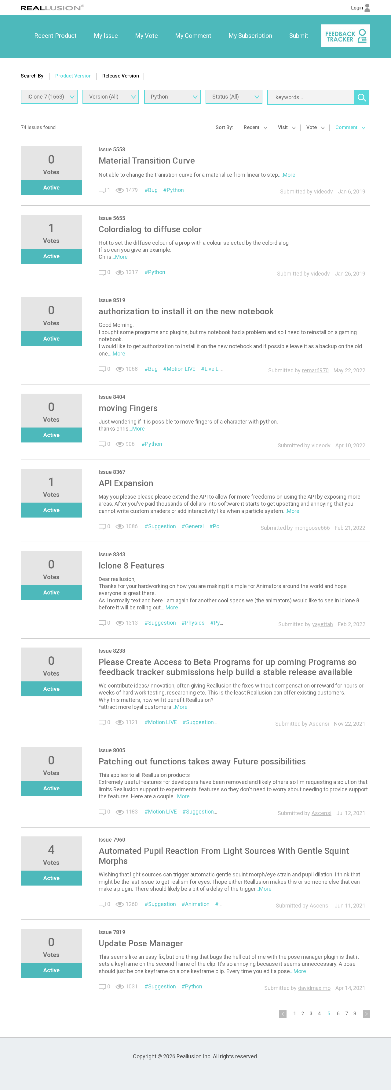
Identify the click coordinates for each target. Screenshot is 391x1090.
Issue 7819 (112, 932)
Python (175, 190)
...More (287, 174)
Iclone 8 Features (131, 566)
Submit (298, 35)
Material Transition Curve (147, 161)
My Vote (146, 35)
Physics (195, 622)
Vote (312, 127)
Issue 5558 (112, 149)
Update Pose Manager (141, 943)
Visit (283, 127)
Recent (252, 127)
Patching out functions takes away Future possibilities (202, 761)
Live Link (215, 369)
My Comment (193, 35)
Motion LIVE (181, 369)
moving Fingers (128, 408)
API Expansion (126, 483)
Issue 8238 (112, 651)
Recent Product (55, 35)
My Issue (106, 35)
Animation (197, 904)
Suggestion (162, 526)
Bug (153, 190)
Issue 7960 (112, 839)
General (194, 526)
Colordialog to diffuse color (150, 229)
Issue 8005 (112, 750)
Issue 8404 (112, 397)
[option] (55, 36)
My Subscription (250, 35)
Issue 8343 (112, 554)
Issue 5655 (112, 218)
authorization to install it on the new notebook (186, 311)
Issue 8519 (112, 300)
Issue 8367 (112, 472)
